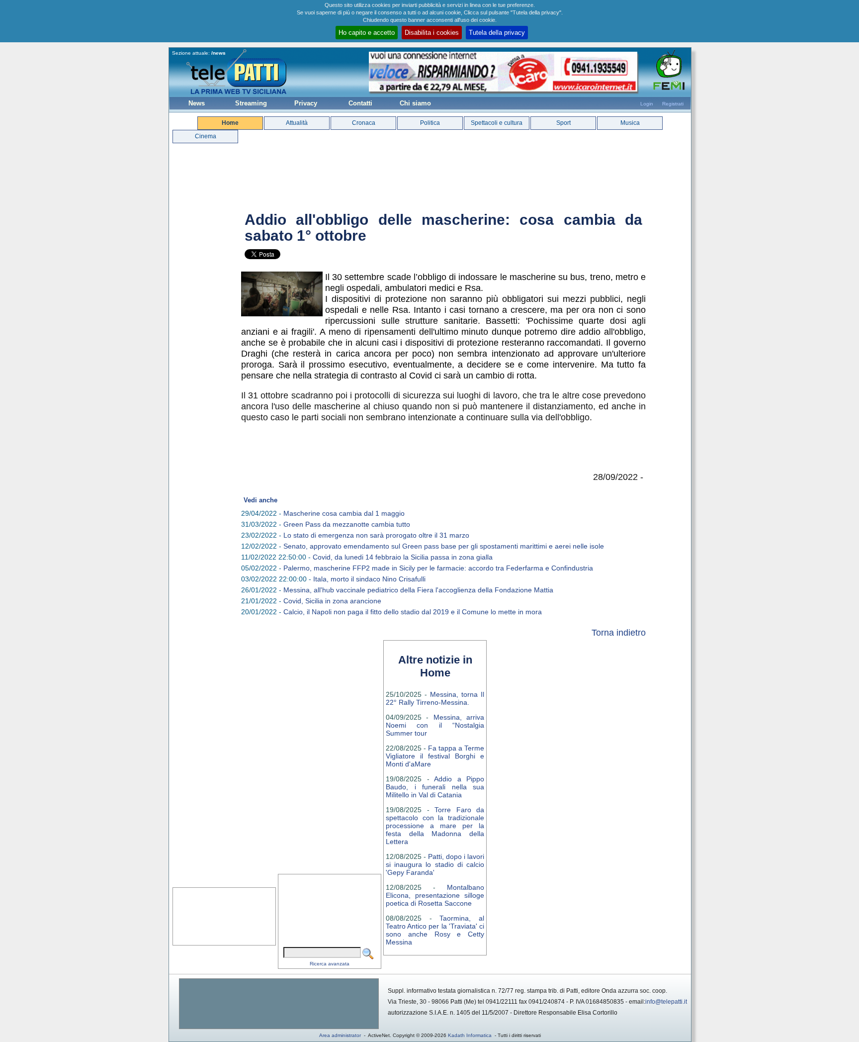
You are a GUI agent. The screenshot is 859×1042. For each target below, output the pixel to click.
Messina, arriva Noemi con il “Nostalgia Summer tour (435, 725)
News (196, 103)
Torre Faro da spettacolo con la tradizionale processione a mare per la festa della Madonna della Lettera (435, 826)
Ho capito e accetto (367, 32)
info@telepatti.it (666, 1001)
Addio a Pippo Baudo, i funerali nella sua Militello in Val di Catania (435, 787)
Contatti (360, 103)
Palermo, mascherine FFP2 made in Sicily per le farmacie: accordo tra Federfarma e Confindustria (438, 568)
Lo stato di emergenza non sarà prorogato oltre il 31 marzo (376, 535)
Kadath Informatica (470, 1035)
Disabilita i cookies (432, 32)
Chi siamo (415, 103)
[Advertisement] (278, 1004)
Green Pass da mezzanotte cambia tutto (346, 524)
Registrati (673, 103)
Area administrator (340, 1035)
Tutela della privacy (497, 32)
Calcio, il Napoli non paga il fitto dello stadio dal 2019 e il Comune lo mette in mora (412, 612)
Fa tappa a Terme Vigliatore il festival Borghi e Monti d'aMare (435, 756)
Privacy (305, 103)
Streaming (251, 103)
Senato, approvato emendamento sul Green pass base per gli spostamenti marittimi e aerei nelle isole (443, 546)
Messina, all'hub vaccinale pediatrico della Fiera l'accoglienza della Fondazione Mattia (418, 590)
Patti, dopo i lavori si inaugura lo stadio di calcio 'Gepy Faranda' (435, 864)
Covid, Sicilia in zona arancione (332, 601)
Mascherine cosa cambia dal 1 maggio (344, 513)
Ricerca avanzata (329, 963)
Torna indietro (619, 633)
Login (646, 103)
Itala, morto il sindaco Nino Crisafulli (369, 579)
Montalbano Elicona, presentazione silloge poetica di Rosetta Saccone (435, 895)
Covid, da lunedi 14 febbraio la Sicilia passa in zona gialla (403, 557)
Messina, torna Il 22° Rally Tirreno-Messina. (435, 698)
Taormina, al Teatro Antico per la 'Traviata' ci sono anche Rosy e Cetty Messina (435, 930)
